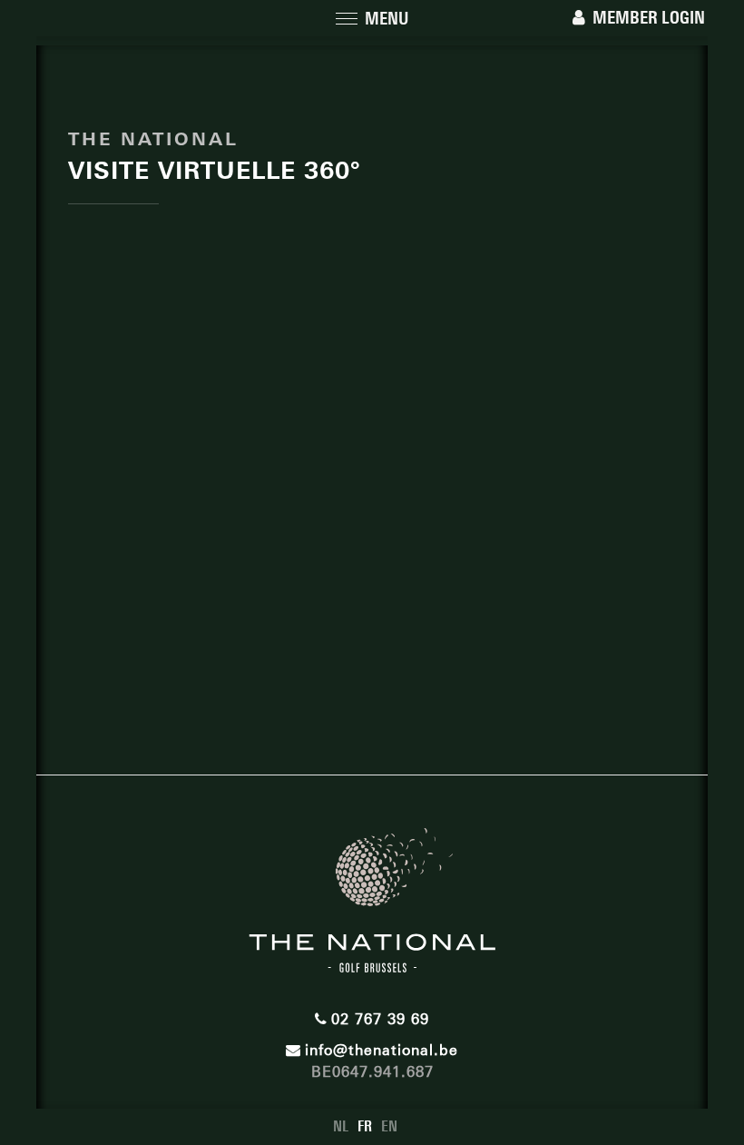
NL (340, 1126)
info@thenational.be (381, 1050)
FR (364, 1126)
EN (389, 1126)
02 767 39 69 (380, 1019)
